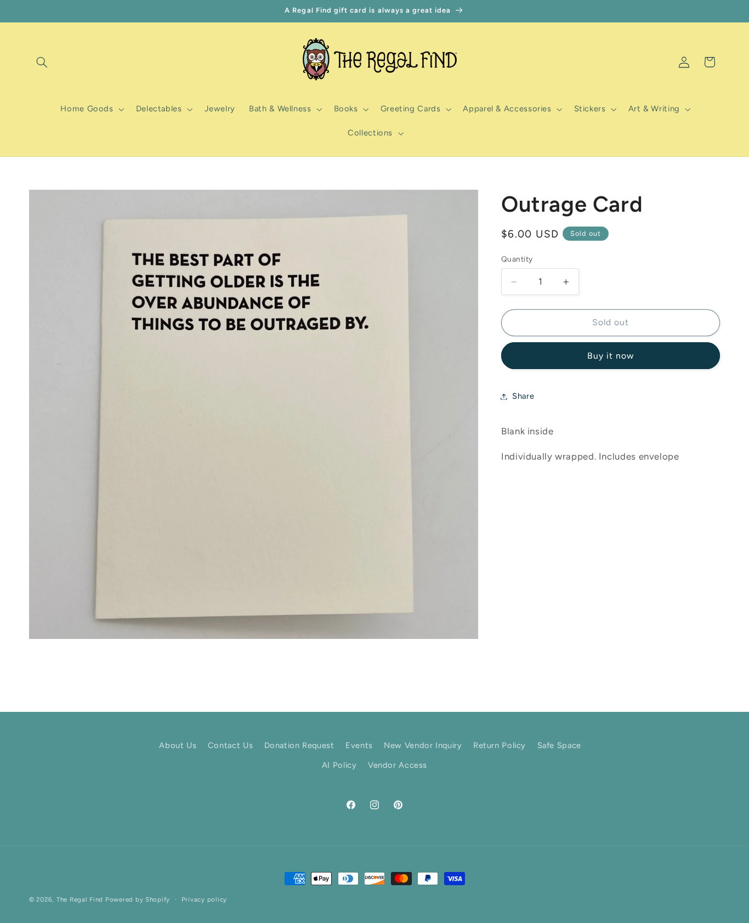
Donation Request (299, 745)
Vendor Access (397, 766)
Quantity (516, 259)
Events (359, 745)
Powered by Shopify (137, 899)
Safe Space (559, 745)
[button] (41, 62)
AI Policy (339, 766)
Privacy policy (204, 899)
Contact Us (230, 745)
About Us (177, 745)
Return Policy (499, 745)
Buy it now (610, 355)
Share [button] (523, 396)
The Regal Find (79, 899)
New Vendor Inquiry (423, 745)
